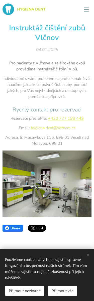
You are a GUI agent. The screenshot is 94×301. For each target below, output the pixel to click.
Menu (86, 9)
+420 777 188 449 (66, 118)
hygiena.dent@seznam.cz (53, 128)
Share (15, 228)
